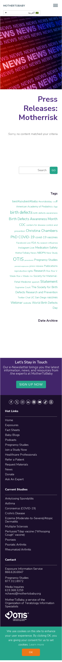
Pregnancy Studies (46, 260)
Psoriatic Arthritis (15, 544)
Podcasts (10, 440)
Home (9, 420)
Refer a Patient (14, 459)
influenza (53, 242)
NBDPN (41, 253)
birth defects (21, 212)
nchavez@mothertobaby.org (23, 593)
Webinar (17, 302)
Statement (49, 281)
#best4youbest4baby (35, 201)
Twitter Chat (24, 297)
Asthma (10, 503)
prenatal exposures (22, 266)
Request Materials (16, 464)
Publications (51, 266)
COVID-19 (26, 237)
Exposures (11, 425)
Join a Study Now (16, 450)
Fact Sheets (12, 430)
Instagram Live (26, 247)
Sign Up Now (31, 384)
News (9, 469)
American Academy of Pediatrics (34, 206)
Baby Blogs (12, 435)
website (27, 302)
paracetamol (28, 260)
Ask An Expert (14, 479)
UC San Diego (38, 297)
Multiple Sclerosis (16, 526)
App (55, 206)
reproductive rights (23, 271)
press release (36, 266)
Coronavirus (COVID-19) (20, 508)
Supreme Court (22, 287)
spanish (35, 281)
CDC (22, 225)
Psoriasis (10, 540)
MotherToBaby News (25, 252)
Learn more (36, 644)
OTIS (18, 259)
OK (31, 652)
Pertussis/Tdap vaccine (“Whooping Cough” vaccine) (27, 533)
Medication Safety (46, 247)
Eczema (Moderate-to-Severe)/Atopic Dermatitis (29, 519)
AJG (54, 202)
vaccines (52, 297)
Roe (48, 271)
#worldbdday (45, 201)
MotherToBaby (14, 5)
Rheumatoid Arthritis (18, 549)
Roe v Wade (22, 276)
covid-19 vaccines (46, 237)
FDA (33, 243)
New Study (52, 252)
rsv (31, 276)
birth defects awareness (45, 213)
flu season (42, 242)
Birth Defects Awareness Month (33, 219)
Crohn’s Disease (15, 513)
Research (40, 271)
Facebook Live (23, 242)
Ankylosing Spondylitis (19, 498)
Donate (9, 474)
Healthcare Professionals (21, 455)
